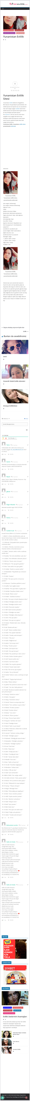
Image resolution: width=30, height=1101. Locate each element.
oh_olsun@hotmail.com (17, 449)
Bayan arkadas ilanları (8, 30)
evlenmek (13, 126)
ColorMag (14, 1097)
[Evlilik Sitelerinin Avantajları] (15, 998)
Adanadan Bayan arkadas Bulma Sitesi (19, 1033)
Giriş (26, 418)
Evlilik (10, 103)
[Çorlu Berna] (7, 1042)
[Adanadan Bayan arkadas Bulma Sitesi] (7, 1034)
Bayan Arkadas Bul (7, 1007)
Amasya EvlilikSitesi (10, 406)
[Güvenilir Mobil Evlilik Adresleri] (15, 365)
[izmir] (15, 341)
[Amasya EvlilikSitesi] (15, 390)
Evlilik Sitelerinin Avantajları (15, 1016)
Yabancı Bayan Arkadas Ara (9, 33)
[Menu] (3, 9)
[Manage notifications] (26, 1097)
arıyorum (7, 114)
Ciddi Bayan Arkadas (19, 30)
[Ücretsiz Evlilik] (7, 1050)
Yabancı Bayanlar (20, 33)
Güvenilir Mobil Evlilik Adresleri (14, 381)
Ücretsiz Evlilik (16, 1049)
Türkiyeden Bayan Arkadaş (9, 1013)
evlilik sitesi (22, 124)
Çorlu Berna (16, 1041)
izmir (5, 356)
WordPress (22, 1097)
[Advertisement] (15, 50)
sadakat (18, 108)
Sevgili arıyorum (17, 1010)
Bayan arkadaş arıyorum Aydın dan (14, 327)
